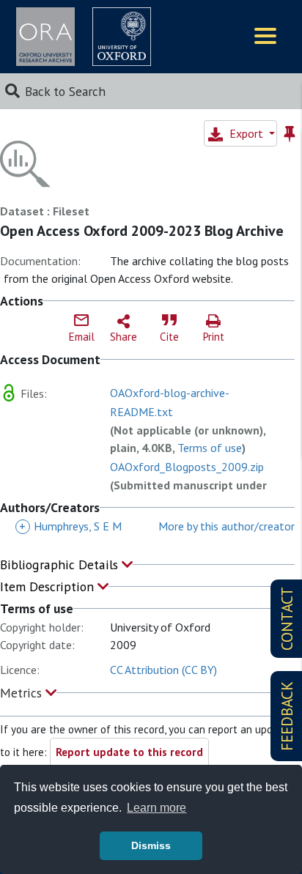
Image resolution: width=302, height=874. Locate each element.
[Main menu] (265, 37)
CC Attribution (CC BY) (163, 669)
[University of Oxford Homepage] (121, 36)
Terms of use (209, 447)
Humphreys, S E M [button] (70, 526)
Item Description (48, 586)
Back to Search (65, 91)
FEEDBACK (287, 716)
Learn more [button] (156, 807)
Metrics (22, 692)
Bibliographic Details (61, 564)
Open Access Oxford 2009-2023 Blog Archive (142, 231)
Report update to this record (129, 752)
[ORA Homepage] (45, 36)
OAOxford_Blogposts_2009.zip (187, 466)
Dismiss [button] (151, 845)
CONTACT (287, 619)
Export (246, 133)
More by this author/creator (226, 526)
